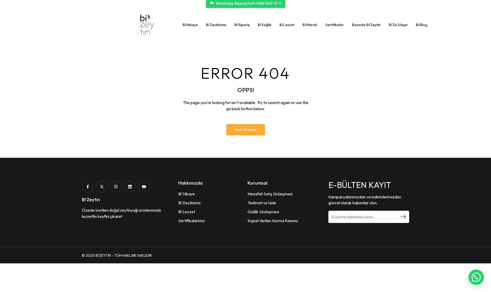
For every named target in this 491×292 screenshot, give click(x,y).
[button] (476, 277)
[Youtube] (144, 186)
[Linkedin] (130, 186)
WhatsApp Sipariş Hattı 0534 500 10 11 (248, 3)
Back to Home (246, 130)
